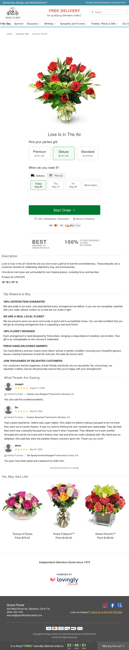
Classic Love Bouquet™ (38, 394)
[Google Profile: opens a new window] (120, 605)
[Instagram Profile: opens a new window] (105, 605)
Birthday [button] (49, 23)
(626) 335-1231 (15, 612)
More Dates (90, 185)
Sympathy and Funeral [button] (72, 23)
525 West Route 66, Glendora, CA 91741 (28, 608)
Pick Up (59, 175)
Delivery (40, 175)
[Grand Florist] (22, 13)
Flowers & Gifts (22, 33)
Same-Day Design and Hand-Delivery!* (25, 2)
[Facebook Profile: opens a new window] (112, 605)
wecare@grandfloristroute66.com (24, 615)
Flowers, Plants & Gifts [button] (103, 23)
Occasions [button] (33, 23)
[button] (120, 636)
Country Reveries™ (36, 417)
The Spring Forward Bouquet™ (41, 455)
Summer (18, 23)
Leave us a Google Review (106, 612)
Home (9, 33)
